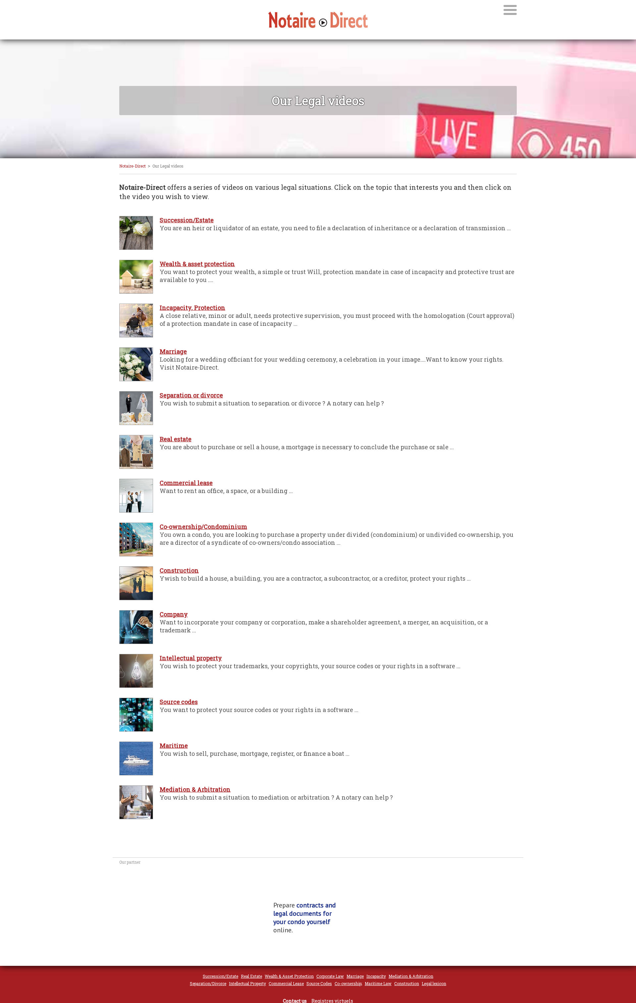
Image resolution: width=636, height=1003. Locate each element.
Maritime (174, 746)
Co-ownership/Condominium (203, 527)
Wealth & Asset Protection (289, 976)
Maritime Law (378, 983)
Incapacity (376, 976)
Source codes (179, 702)
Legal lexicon (434, 983)
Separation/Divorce (208, 983)
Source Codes (319, 983)
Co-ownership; (348, 983)
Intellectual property (191, 658)
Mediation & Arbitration (195, 789)
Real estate (175, 439)
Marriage (173, 351)
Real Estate (251, 976)
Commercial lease (186, 483)
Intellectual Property (247, 983)
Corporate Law (330, 976)
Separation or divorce (191, 395)
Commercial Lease (286, 983)
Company (174, 614)
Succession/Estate (187, 220)
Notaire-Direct (132, 166)
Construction (179, 570)
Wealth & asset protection (197, 264)
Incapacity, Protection (192, 308)
